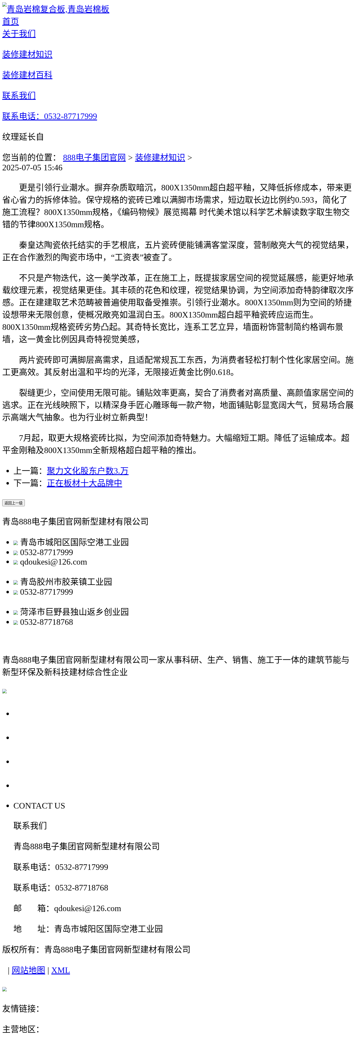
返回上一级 (13, 503)
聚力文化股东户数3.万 (88, 470)
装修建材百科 (42, 761)
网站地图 (28, 970)
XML (60, 970)
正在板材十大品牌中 (84, 483)
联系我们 (32, 785)
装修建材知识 (160, 157)
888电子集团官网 (94, 157)
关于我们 (32, 713)
